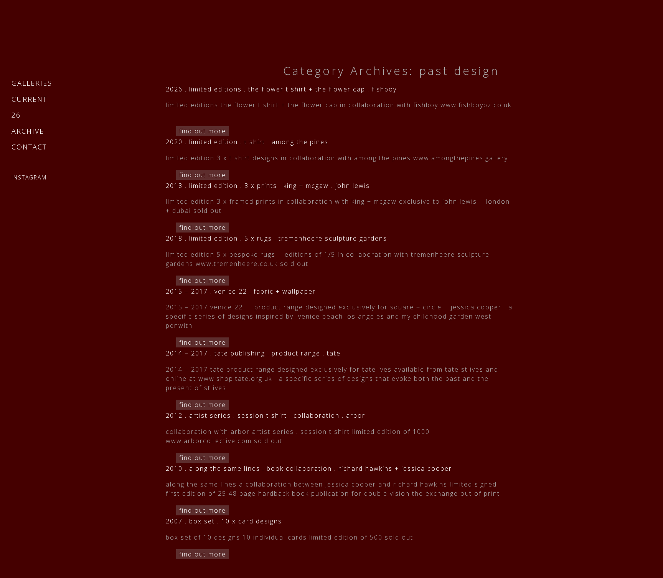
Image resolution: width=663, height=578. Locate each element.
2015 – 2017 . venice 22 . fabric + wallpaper (241, 291)
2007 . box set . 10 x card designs (224, 521)
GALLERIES (32, 83)
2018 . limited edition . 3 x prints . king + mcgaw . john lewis (268, 185)
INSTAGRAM (29, 177)
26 (16, 115)
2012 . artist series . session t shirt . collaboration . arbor (265, 415)
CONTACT (29, 146)
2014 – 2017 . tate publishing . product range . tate (253, 353)
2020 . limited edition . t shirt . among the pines (247, 142)
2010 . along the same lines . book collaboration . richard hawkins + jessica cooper (309, 468)
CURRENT (29, 99)
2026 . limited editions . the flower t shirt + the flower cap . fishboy (281, 89)
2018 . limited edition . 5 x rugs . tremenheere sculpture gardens (276, 238)
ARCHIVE (28, 131)
